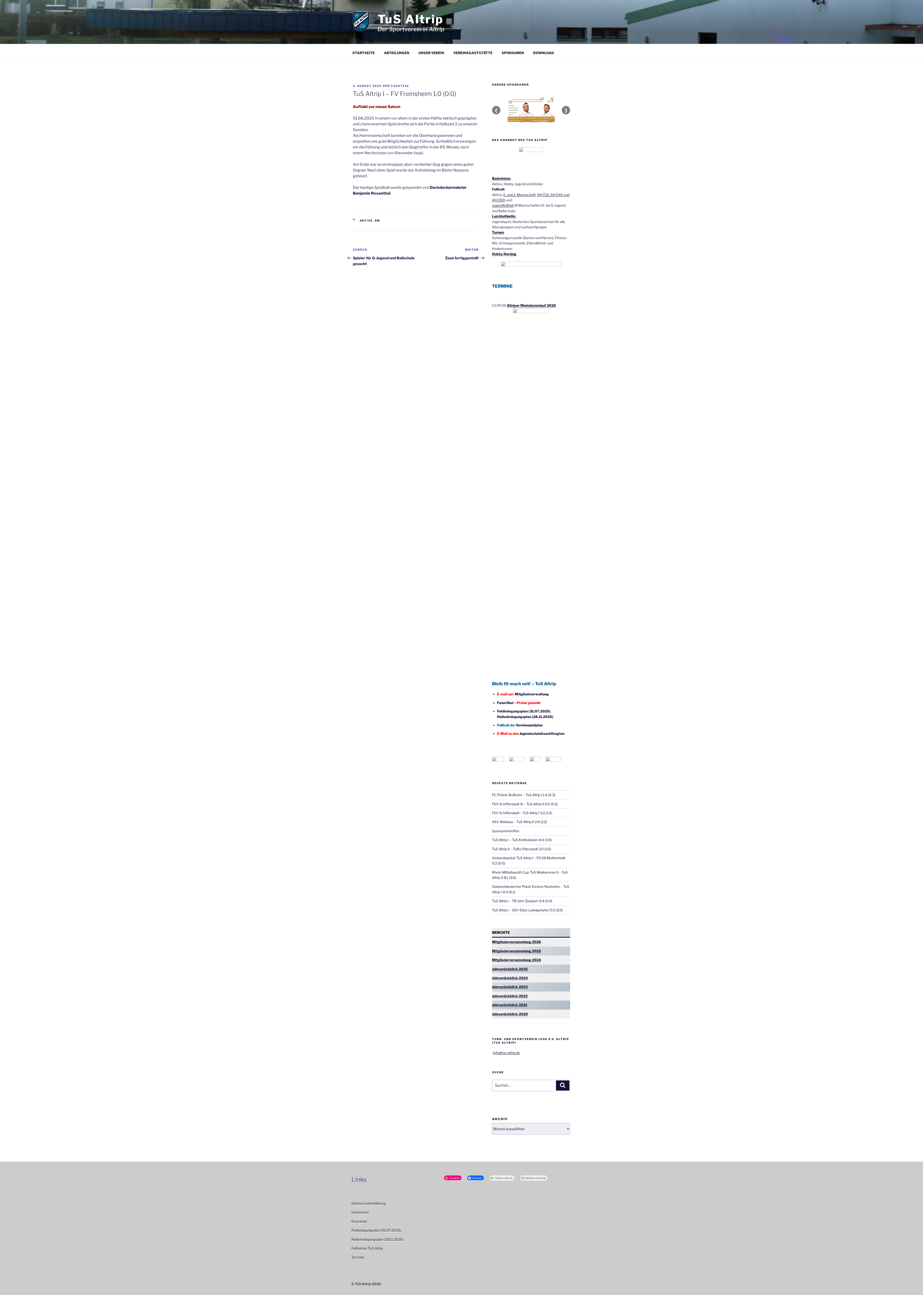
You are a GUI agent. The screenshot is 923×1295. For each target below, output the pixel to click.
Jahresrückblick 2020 (510, 1014)
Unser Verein (431, 53)
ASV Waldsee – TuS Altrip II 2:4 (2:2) (519, 822)
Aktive (366, 220)
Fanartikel (505, 703)
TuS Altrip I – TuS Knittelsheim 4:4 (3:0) (522, 840)
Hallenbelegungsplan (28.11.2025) (525, 717)
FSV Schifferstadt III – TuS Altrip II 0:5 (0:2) (525, 804)
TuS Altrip (410, 19)
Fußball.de (359, 1248)
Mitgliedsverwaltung (532, 694)
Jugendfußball (503, 205)
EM (377, 220)
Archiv (500, 1119)
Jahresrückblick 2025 (510, 969)
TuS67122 (400, 86)
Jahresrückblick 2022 (510, 996)
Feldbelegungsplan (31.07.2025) (523, 711)
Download (543, 53)
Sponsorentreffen (505, 831)
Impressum (360, 1212)
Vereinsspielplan (529, 725)
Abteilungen (396, 53)
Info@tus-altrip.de (506, 1053)
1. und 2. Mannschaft (520, 195)
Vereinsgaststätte (473, 53)
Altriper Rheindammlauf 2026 (531, 305)
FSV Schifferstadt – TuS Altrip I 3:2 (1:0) (522, 813)
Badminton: (501, 178)
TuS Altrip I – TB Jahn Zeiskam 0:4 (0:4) (522, 901)
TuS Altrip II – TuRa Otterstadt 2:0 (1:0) (521, 849)
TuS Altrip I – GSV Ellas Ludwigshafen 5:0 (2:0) (527, 910)
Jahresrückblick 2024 (510, 978)
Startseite (363, 53)
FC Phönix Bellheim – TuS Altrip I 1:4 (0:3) (523, 795)
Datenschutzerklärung (368, 1203)
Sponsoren (513, 53)
